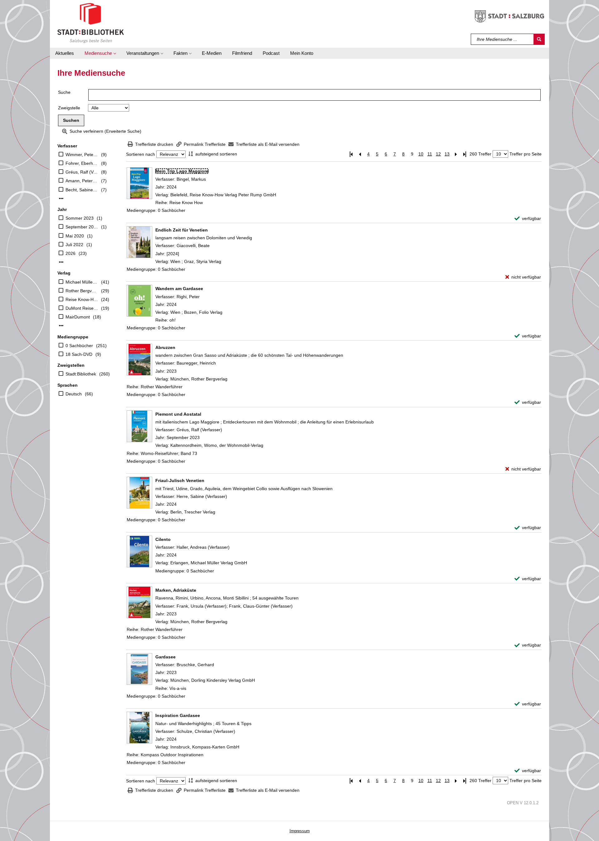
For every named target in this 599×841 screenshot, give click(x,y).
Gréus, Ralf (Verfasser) (82, 172)
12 (438, 153)
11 (429, 153)
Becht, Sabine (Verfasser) (82, 189)
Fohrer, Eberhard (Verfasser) (82, 163)
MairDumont (78, 316)
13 (447, 153)
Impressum (300, 831)
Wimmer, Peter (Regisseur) (82, 154)
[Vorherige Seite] (359, 154)
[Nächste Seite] (456, 154)
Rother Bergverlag (82, 290)
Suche (64, 92)
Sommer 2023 (80, 218)
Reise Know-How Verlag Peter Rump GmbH (82, 299)
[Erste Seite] (351, 154)
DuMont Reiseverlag (82, 308)
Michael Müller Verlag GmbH (82, 282)
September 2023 (82, 226)
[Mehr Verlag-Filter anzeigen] (61, 325)
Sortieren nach (140, 154)
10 (420, 153)
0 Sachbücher (79, 345)
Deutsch (74, 393)
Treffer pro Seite (525, 153)
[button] (100, 53)
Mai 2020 (75, 235)
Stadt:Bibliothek (81, 373)
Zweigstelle (69, 107)
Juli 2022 (74, 244)
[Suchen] (539, 39)
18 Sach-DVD (79, 354)
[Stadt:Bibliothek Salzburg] (90, 22)
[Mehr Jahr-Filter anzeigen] (61, 262)
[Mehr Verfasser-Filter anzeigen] (61, 198)
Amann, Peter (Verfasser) (82, 180)
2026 (70, 253)
